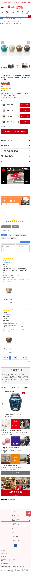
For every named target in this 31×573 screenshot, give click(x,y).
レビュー (22, 13)
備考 (2, 161)
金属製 (25, 23)
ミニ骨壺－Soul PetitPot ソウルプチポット (13, 18)
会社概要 (3, 550)
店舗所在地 (15, 541)
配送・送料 (15, 516)
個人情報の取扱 (5, 563)
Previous (2, 42)
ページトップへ (29, 507)
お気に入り (7, 13)
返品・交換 (15, 520)
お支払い (15, 511)
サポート (15, 536)
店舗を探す (28, 13)
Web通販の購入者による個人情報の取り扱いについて (15, 566)
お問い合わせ (4, 553)
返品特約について (5, 126)
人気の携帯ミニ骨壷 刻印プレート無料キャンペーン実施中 (15, 2)
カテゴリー (15, 528)
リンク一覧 (4, 556)
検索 (29, 16)
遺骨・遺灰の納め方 (7, 156)
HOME (2, 13)
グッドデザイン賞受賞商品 (9, 151)
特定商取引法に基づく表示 (8, 560)
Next (28, 42)
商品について (5, 146)
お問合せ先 (15, 524)
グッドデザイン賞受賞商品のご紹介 (12, 21)
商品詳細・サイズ (6, 141)
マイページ (13, 13)
